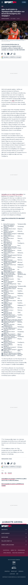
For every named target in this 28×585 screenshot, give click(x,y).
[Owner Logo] (14, 562)
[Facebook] (2, 54)
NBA (13, 100)
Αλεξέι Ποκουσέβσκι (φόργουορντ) (10, 263)
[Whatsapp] (15, 54)
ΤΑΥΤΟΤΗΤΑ (6, 550)
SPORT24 (7, 571)
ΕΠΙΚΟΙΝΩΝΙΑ (21, 550)
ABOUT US (13, 550)
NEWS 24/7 (14, 571)
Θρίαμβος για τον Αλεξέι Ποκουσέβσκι (12, 194)
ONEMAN (21, 571)
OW (17, 573)
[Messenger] (8, 54)
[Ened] (14, 568)
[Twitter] (5, 54)
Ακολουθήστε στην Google (8, 478)
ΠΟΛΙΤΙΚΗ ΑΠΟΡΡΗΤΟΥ (18, 552)
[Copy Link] (11, 54)
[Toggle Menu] (2, 2)
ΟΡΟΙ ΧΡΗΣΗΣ (7, 552)
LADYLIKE (12, 573)
